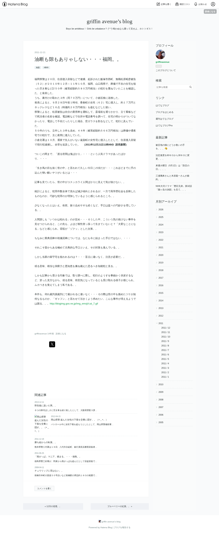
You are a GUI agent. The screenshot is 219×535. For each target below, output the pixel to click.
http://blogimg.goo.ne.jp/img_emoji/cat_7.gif (74, 303)
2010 (161, 384)
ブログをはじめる (165, 112)
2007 (161, 407)
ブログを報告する (122, 527)
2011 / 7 (165, 350)
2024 (161, 224)
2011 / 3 (165, 368)
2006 (161, 414)
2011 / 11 (165, 332)
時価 (64, 107)
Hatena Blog (106, 527)
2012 (161, 315)
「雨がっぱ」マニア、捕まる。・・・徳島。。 (58, 456)
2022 (161, 240)
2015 (161, 293)
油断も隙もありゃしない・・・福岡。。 (78, 59)
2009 (161, 392)
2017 (161, 277)
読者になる (210, 11)
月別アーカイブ (166, 201)
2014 (161, 300)
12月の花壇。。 (53, 506)
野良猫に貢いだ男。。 (46, 405)
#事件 (46, 67)
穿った (43, 280)
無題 (38, 67)
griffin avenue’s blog (109, 21)
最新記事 (162, 137)
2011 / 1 (165, 377)
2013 (161, 308)
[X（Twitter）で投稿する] (52, 344)
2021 (161, 247)
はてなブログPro (164, 125)
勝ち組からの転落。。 (46, 442)
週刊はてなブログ (165, 119)
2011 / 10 (165, 336)
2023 (161, 232)
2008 (161, 399)
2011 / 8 (165, 345)
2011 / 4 (165, 363)
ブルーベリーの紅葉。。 (119, 506)
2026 (161, 209)
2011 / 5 (165, 359)
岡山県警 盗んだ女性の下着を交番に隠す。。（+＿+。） (79, 419)
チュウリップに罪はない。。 (49, 470)
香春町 (84, 102)
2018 (161, 270)
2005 (161, 422)
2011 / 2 (165, 372)
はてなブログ (162, 105)
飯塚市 (104, 79)
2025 (161, 217)
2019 (161, 262)
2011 (161, 323)
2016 (161, 285)
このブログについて (166, 70)
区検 (102, 98)
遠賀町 (84, 140)
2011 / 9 (165, 341)
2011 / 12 (165, 327)
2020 (161, 255)
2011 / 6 (165, 354)
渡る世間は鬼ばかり (68, 154)
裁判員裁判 (56, 294)
